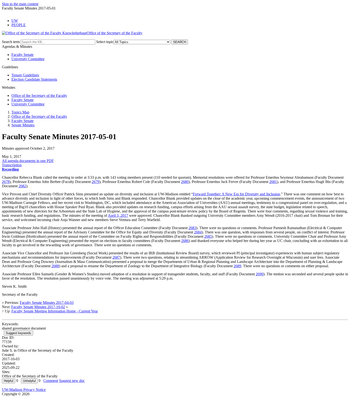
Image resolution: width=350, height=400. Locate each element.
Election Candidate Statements (34, 79)
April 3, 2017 (118, 215)
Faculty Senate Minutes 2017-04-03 (47, 303)
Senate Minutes (23, 125)
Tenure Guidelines (25, 75)
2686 (185, 241)
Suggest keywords (18, 333)
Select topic (105, 42)
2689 (237, 266)
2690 (259, 274)
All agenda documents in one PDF (28, 161)
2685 (208, 236)
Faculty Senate (22, 55)
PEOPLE (18, 25)
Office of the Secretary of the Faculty (39, 96)
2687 (116, 257)
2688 (55, 266)
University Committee (28, 59)
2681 (273, 182)
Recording (10, 169)
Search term (11, 42)
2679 (95, 182)
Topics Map (20, 112)
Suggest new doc (72, 381)
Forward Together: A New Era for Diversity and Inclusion (236, 194)
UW (14, 21)
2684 (198, 232)
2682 (22, 186)
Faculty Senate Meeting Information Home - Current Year (54, 311)
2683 (192, 228)
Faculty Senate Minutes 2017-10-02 (38, 307)
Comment (50, 381)
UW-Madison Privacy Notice (24, 390)
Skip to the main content (20, 4)
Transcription (12, 165)
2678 (6, 182)
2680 (185, 182)
